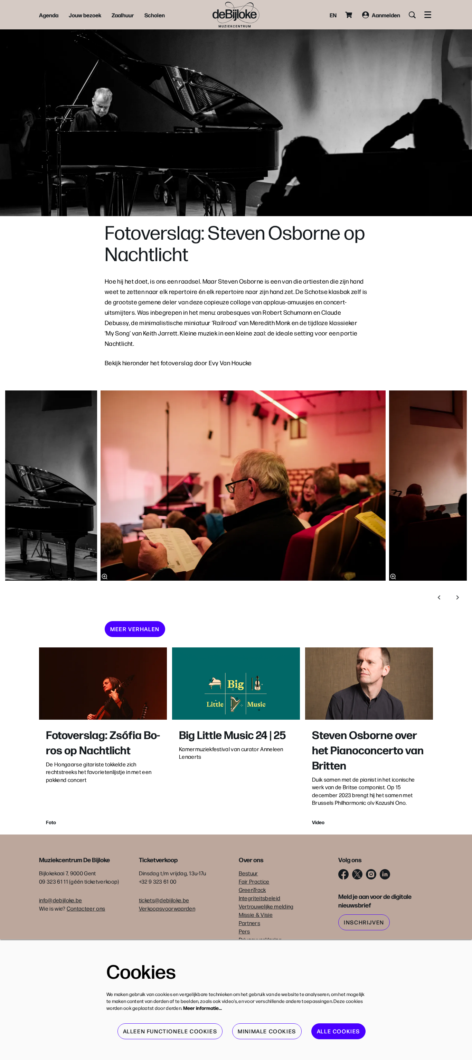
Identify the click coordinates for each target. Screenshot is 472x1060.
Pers (244, 931)
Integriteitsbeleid (260, 898)
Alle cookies (338, 1031)
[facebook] (343, 874)
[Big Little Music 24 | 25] (236, 683)
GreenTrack (252, 889)
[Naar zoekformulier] (412, 15)
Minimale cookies (267, 1031)
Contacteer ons (86, 908)
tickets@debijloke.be (164, 900)
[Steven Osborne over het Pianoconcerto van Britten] (369, 683)
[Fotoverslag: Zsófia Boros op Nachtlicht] (103, 683)
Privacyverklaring (260, 939)
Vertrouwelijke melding (266, 906)
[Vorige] (439, 597)
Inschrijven (364, 922)
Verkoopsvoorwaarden (167, 908)
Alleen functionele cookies (170, 1031)
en (333, 15)
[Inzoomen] (105, 576)
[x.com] (357, 874)
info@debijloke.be (60, 900)
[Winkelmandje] (349, 15)
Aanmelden (386, 15)
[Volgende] (457, 597)
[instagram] (371, 874)
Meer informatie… (202, 1007)
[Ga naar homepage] (236, 15)
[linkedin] (385, 874)
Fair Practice (254, 881)
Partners (250, 923)
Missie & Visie (256, 914)
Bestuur (248, 873)
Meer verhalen (135, 629)
